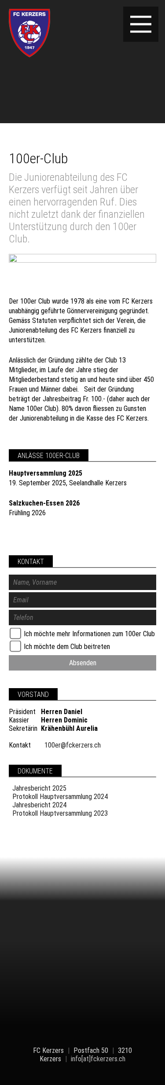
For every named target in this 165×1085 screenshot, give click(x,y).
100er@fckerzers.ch (72, 745)
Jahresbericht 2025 (39, 788)
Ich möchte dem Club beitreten (66, 646)
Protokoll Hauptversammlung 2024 (60, 796)
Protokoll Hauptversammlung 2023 (60, 813)
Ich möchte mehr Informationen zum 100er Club (88, 634)
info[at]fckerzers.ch (98, 1059)
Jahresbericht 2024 (39, 805)
